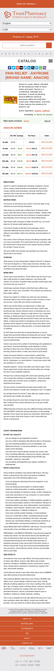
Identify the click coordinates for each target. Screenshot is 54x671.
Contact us (27, 643)
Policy (27, 638)
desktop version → (27, 4)
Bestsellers (27, 624)
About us (27, 619)
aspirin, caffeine (42, 111)
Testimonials (27, 629)
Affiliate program (27, 655)
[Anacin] (10, 99)
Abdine (26, 121)
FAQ (27, 633)
